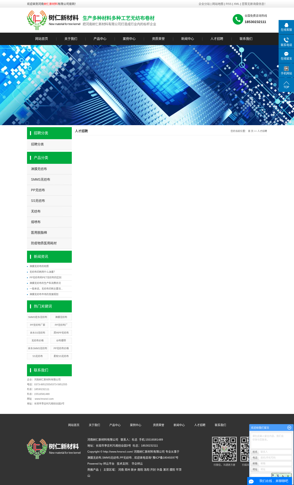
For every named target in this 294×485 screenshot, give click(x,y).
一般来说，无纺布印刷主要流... (46, 288)
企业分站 (204, 3)
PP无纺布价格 (61, 348)
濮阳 (172, 469)
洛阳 (146, 469)
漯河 (166, 469)
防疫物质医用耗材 (44, 243)
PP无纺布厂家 (37, 325)
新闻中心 (187, 38)
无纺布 (36, 211)
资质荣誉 (158, 38)
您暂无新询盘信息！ (254, 3)
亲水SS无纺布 (37, 332)
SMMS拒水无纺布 (37, 317)
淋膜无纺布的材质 (39, 266)
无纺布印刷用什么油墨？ (43, 272)
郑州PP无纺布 (61, 332)
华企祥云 (137, 463)
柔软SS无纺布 (61, 356)
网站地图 (218, 3)
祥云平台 (108, 463)
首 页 (250, 131)
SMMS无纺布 (40, 179)
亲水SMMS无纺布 (37, 348)
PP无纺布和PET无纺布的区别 (45, 277)
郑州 (127, 469)
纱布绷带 (61, 340)
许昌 (159, 469)
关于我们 (70, 38)
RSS (228, 3)
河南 (121, 469)
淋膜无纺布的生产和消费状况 (45, 283)
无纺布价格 (38, 340)
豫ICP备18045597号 (165, 457)
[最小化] (289, 428)
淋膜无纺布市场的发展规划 (44, 294)
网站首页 (41, 38)
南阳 (140, 469)
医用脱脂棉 (39, 232)
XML (236, 3)
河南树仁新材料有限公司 (47, 379)
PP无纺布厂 (61, 325)
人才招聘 (216, 38)
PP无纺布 (38, 190)
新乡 (134, 469)
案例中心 (129, 38)
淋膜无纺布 (39, 169)
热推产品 (93, 469)
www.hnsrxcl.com (44, 398)
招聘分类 (37, 144)
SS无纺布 (38, 200)
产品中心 (100, 38)
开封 (153, 469)
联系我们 (246, 38)
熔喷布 (36, 222)
